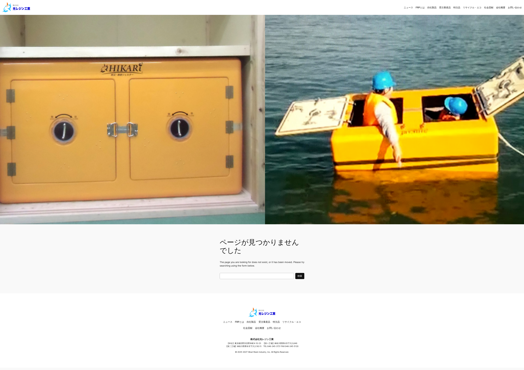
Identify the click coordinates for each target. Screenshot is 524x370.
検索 (299, 276)
